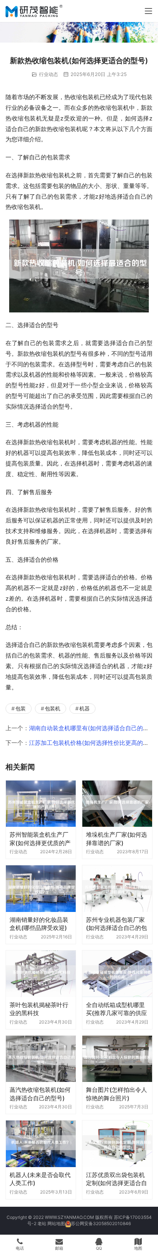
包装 (20, 708)
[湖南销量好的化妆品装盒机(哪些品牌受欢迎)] (41, 888)
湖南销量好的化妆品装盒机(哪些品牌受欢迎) (39, 923)
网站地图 (56, 1223)
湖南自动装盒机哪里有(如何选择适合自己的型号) (93, 728)
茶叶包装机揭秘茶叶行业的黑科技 (39, 1009)
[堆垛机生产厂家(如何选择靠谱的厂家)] (117, 804)
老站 (41, 1223)
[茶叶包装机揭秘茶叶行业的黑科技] (41, 973)
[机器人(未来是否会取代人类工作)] (41, 1143)
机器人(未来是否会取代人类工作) (40, 1179)
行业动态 (48, 74)
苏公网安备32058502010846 (101, 1223)
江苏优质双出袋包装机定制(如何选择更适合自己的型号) (116, 1179)
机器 (84, 708)
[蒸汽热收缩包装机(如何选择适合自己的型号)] (41, 1059)
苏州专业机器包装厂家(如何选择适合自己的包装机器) (116, 924)
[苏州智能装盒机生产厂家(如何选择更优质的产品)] (41, 804)
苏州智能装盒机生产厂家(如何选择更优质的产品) (40, 839)
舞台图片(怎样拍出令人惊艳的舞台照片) (116, 1093)
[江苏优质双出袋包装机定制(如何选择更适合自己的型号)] (117, 1143)
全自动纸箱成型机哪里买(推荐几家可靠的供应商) (116, 1009)
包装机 (52, 708)
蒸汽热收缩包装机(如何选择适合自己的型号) (40, 1093)
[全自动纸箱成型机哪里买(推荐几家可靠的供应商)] (117, 973)
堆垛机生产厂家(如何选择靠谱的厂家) (116, 838)
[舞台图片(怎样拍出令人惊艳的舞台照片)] (117, 1059)
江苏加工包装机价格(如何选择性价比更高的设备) (93, 742)
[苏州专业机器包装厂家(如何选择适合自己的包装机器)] (117, 888)
